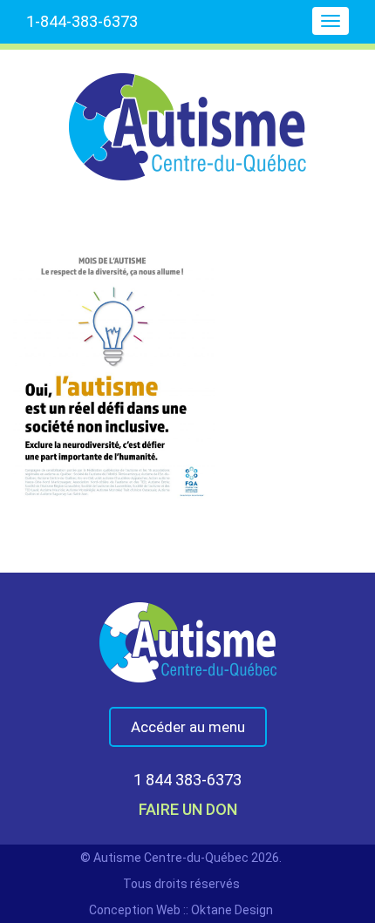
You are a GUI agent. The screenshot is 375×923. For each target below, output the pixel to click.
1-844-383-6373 (82, 21)
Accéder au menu (188, 727)
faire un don (188, 809)
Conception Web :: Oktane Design (181, 910)
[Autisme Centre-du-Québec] (187, 115)
